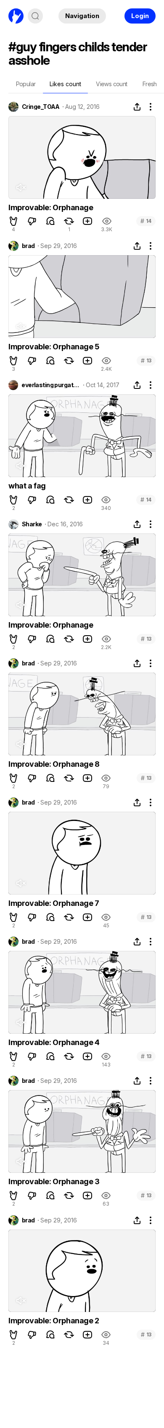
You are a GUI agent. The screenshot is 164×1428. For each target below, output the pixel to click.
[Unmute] (20, 187)
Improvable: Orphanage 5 (53, 346)
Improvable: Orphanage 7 (53, 903)
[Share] (137, 107)
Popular (26, 83)
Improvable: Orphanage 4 (54, 1042)
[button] (13, 221)
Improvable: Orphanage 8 (54, 764)
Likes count (65, 83)
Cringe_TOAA (41, 107)
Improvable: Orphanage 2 (53, 1320)
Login (140, 16)
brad (28, 246)
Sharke (32, 524)
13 (146, 360)
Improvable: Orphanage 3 (54, 1181)
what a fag (27, 485)
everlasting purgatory (50, 385)
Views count (111, 83)
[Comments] (50, 221)
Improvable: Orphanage (50, 207)
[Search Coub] (35, 16)
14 (145, 220)
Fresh (150, 83)
